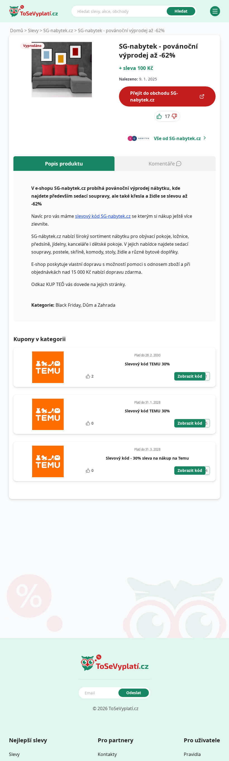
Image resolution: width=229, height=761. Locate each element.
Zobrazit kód (190, 376)
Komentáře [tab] (162, 163)
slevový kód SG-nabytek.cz (103, 216)
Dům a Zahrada (99, 305)
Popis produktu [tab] (64, 163)
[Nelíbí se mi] (175, 116)
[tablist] (114, 163)
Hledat (181, 11)
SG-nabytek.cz (58, 30)
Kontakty (107, 754)
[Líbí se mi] (160, 116)
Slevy (33, 30)
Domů (16, 30)
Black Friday (68, 305)
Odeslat (133, 692)
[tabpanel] (114, 246)
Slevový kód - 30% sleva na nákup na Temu (147, 458)
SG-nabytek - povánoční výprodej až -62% (121, 30)
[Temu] (48, 367)
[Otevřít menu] (215, 11)
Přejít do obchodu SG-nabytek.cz (154, 96)
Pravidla (192, 754)
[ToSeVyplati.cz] (33, 11)
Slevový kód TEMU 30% (147, 364)
